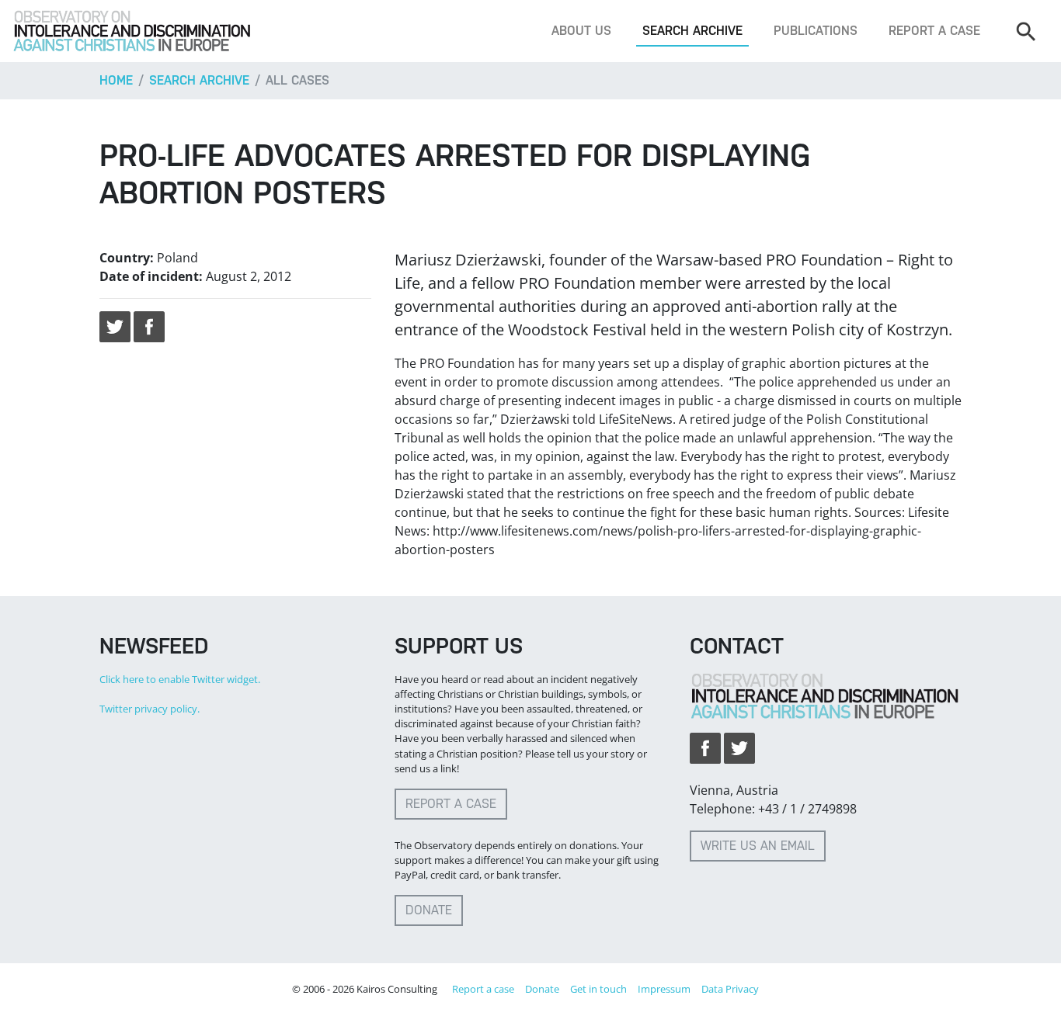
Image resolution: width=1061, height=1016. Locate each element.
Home (116, 80)
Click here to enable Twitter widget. (179, 679)
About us (581, 30)
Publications (815, 30)
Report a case (934, 30)
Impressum (664, 989)
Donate (428, 910)
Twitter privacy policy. (149, 709)
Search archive (692, 30)
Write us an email (758, 845)
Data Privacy (730, 989)
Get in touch (598, 989)
